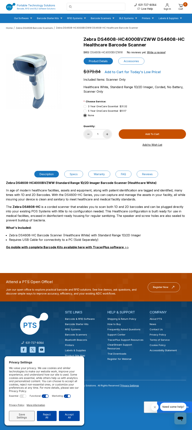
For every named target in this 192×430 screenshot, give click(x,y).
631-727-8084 (34, 342)
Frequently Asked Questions (123, 329)
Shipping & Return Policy (121, 318)
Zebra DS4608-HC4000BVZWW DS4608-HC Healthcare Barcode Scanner (97, 27)
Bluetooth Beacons (76, 339)
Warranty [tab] (99, 174)
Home (9, 28)
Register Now (160, 287)
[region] (34, 136)
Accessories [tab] (131, 61)
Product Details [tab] (98, 61)
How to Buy (114, 324)
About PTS (156, 318)
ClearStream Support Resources (119, 346)
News (153, 324)
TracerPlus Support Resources (125, 339)
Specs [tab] (74, 174)
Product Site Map (75, 355)
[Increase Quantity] (107, 134)
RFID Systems (73, 329)
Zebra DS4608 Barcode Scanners (34, 28)
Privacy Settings (130, 385)
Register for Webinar (119, 358)
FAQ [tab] (123, 174)
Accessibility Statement (163, 350)
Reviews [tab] (147, 174)
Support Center (116, 334)
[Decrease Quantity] (88, 134)
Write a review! (156, 52)
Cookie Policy (158, 345)
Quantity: (89, 126)
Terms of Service (160, 339)
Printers (69, 345)
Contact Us (156, 329)
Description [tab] (47, 174)
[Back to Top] (180, 394)
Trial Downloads (116, 353)
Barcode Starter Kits (76, 324)
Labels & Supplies (75, 350)
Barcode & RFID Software (80, 318)
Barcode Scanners (76, 334)
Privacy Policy (158, 334)
